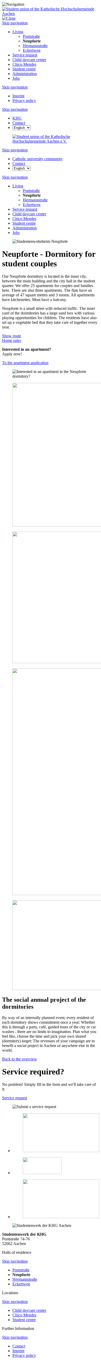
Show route (11, 336)
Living (17, 32)
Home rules (11, 340)
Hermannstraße (35, 45)
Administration (24, 73)
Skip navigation (15, 23)
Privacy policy (24, 100)
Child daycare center (29, 59)
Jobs (16, 78)
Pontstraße (31, 36)
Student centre (24, 69)
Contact (18, 1346)
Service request (24, 55)
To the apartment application (25, 363)
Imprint (18, 96)
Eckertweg (31, 50)
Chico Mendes (24, 64)
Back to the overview (19, 1059)
